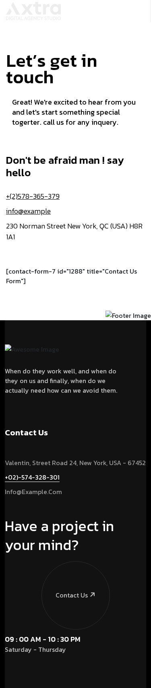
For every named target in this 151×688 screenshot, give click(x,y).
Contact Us (72, 595)
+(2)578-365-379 (33, 196)
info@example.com (33, 491)
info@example (28, 211)
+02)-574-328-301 (32, 477)
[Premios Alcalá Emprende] (33, 10)
